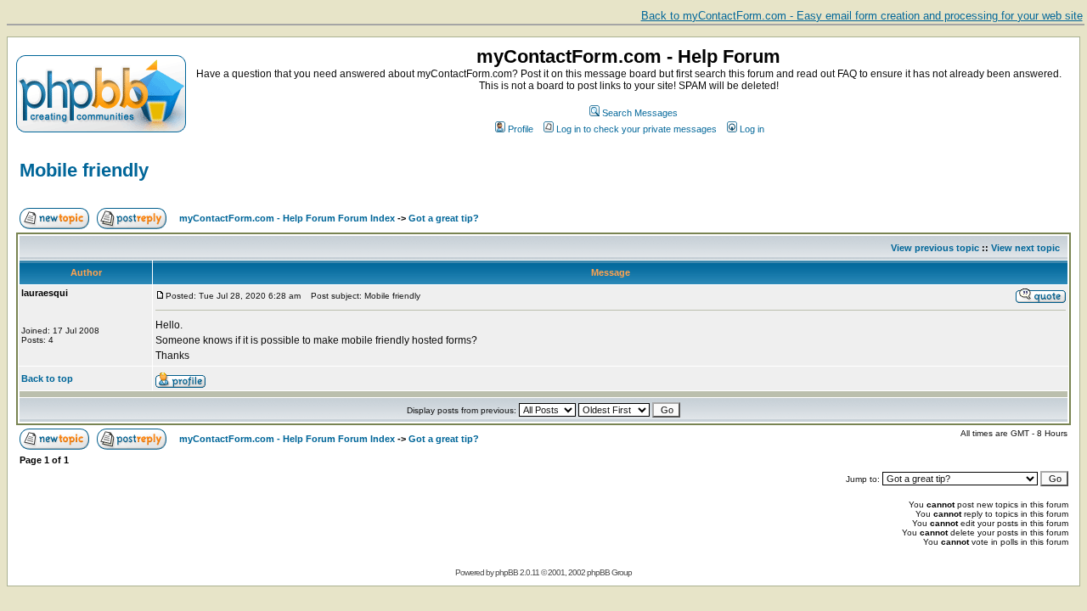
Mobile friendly (84, 170)
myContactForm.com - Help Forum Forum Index (287, 218)
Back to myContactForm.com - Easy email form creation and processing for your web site (862, 15)
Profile (520, 129)
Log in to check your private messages (636, 129)
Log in (752, 129)
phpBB (506, 572)
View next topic (1025, 248)
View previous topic (935, 248)
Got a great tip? (443, 218)
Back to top (47, 378)
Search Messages (640, 113)
